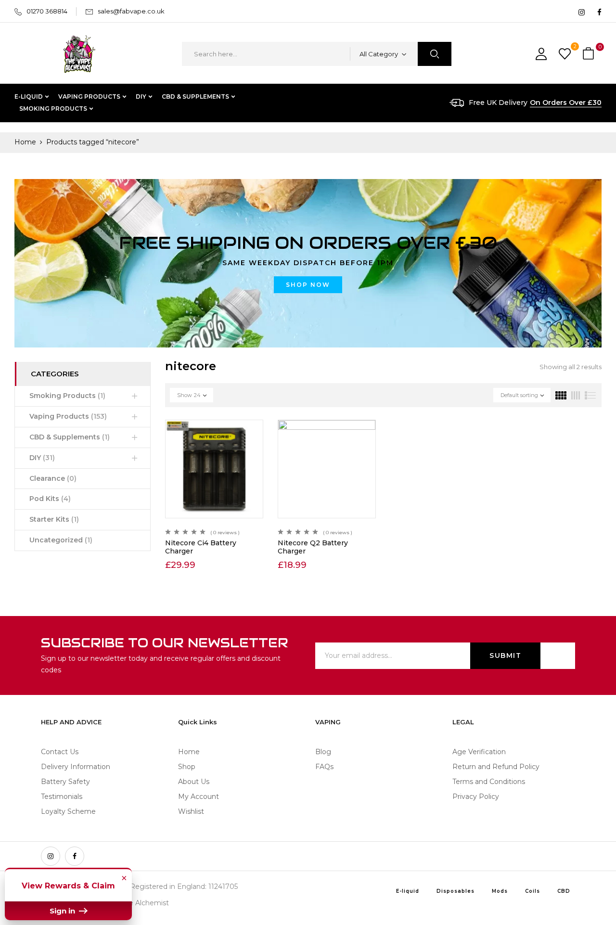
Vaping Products (68, 416)
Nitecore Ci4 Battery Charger (200, 547)
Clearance (53, 478)
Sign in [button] (63, 910)
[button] (589, 54)
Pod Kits (50, 498)
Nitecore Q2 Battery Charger (313, 547)
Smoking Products (67, 395)
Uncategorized (60, 540)
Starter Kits (54, 519)
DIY (42, 457)
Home (25, 142)
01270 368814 (46, 11)
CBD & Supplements (69, 437)
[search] (434, 54)
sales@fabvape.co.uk (131, 11)
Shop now (308, 284)
